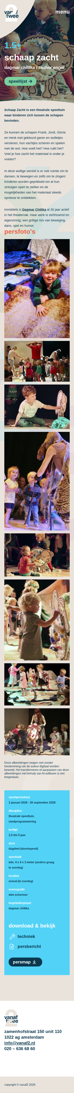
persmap (22, 962)
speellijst (18, 81)
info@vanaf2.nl (19, 1042)
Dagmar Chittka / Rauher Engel (34, 67)
